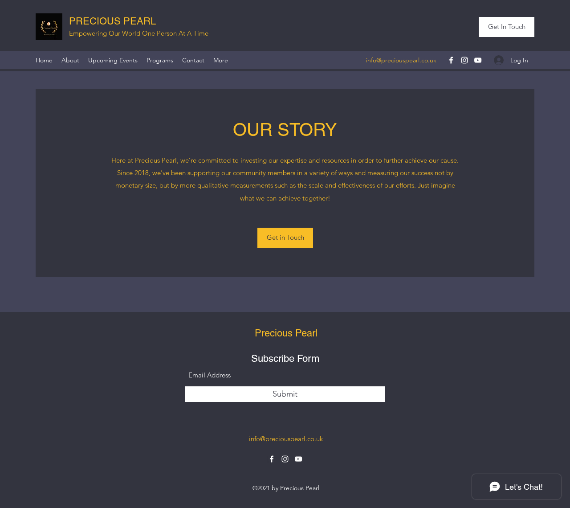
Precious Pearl (286, 333)
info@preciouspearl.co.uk (401, 60)
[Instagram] (464, 60)
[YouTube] (477, 60)
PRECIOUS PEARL (112, 21)
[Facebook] (451, 60)
